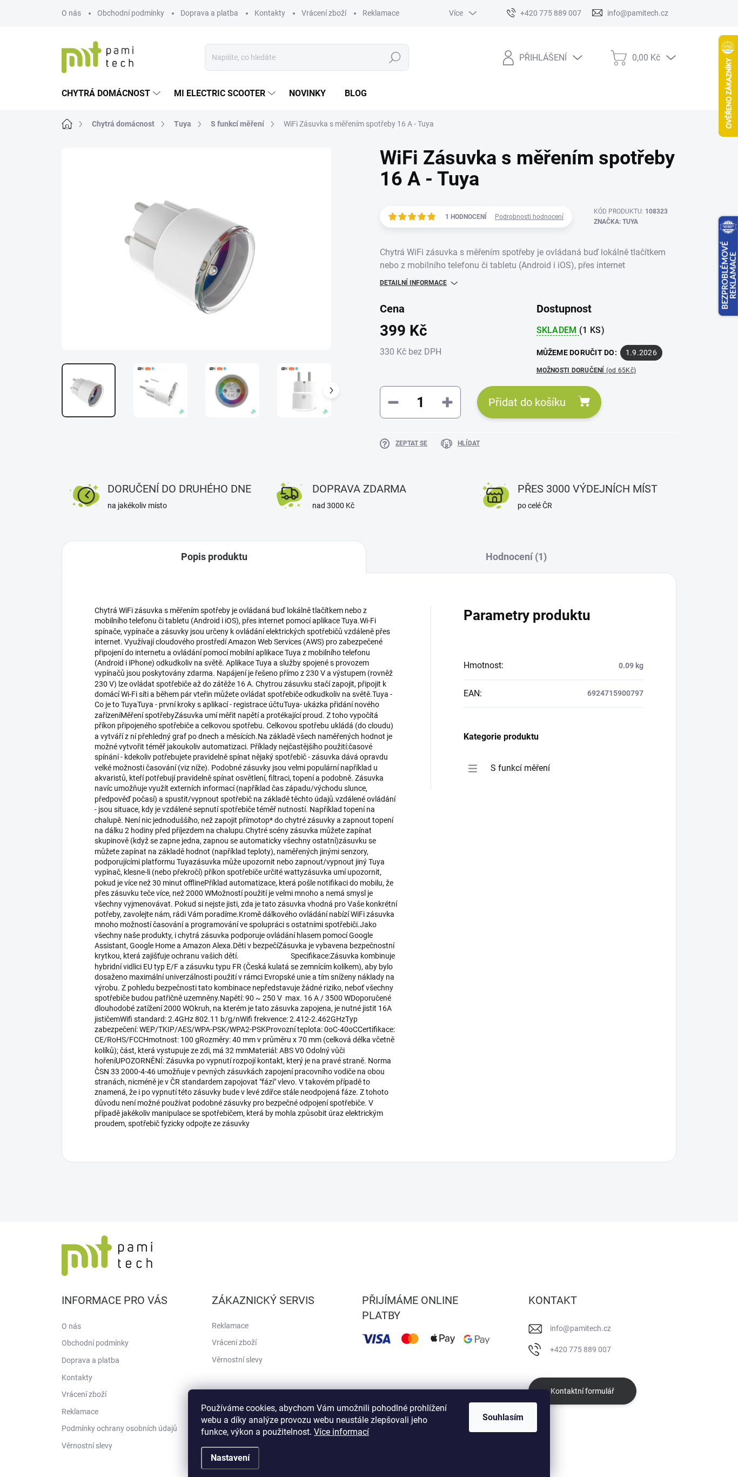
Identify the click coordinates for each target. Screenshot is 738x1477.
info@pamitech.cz (580, 1328)
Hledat (395, 57)
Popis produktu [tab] (214, 556)
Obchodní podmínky (130, 13)
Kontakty (269, 13)
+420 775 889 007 (580, 1349)
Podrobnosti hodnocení (529, 217)
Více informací (341, 1432)
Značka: (616, 221)
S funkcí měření (520, 768)
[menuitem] (112, 93)
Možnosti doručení (586, 370)
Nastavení (230, 1458)
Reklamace (381, 13)
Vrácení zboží (323, 13)
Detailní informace (413, 283)
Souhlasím (503, 1417)
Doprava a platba (209, 13)
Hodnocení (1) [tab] (516, 556)
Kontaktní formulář (582, 1391)
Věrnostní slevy (87, 1445)
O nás (71, 13)
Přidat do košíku (527, 402)
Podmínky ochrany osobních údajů (119, 1428)
